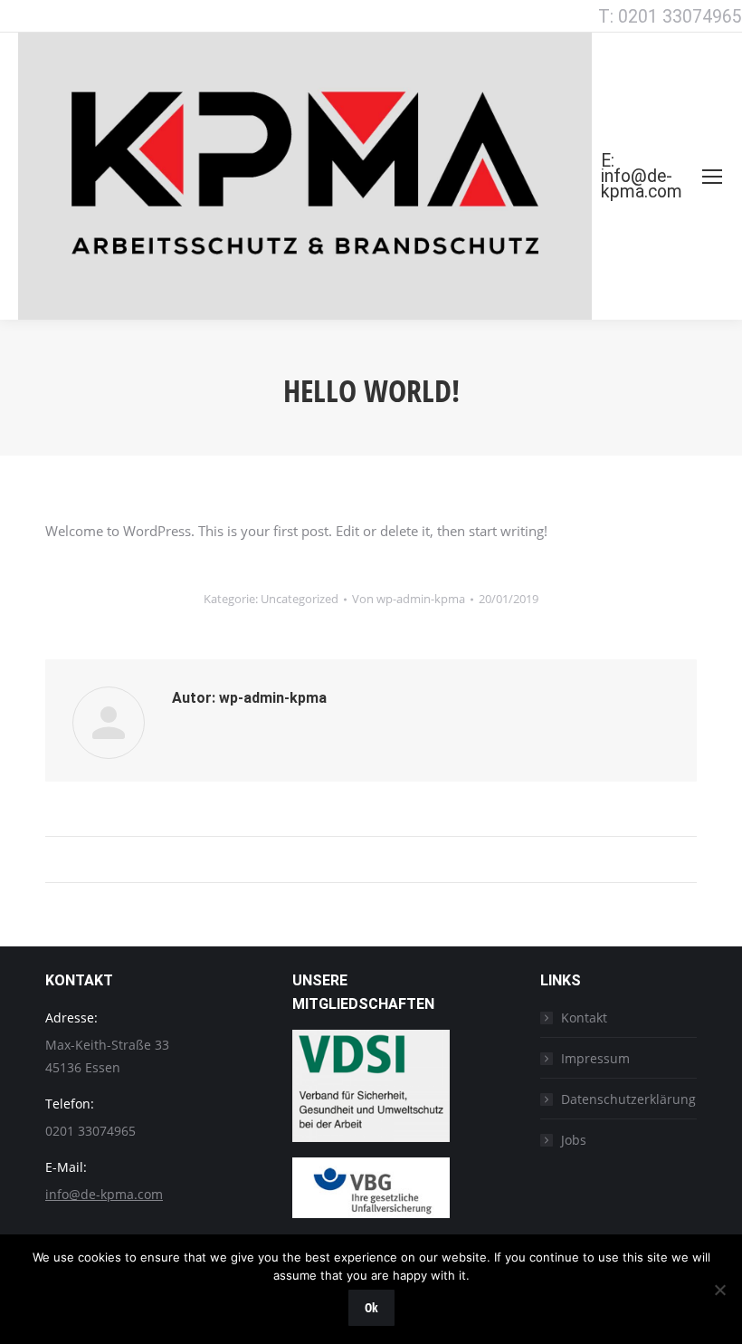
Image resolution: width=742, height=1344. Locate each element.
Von (408, 598)
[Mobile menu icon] (712, 176)
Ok (371, 1307)
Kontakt (584, 1017)
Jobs (573, 1139)
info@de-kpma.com (104, 1194)
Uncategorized (299, 598)
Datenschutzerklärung (628, 1099)
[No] (719, 1290)
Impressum (595, 1058)
